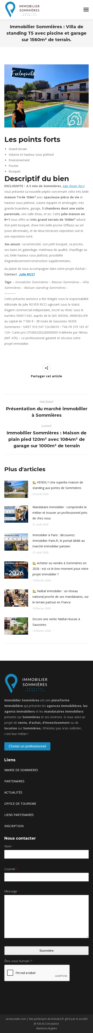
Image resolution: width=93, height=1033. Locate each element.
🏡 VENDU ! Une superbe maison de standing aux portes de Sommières (57, 485)
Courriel (11, 869)
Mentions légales (46, 1028)
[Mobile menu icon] (86, 9)
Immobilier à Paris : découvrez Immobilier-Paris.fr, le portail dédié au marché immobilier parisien (58, 540)
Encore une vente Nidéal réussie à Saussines (56, 622)
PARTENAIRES (14, 781)
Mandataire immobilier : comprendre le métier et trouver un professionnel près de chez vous (59, 512)
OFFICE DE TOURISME (20, 804)
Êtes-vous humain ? (19, 961)
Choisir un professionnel (27, 746)
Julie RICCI (27, 274)
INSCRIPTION (14, 826)
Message (12, 891)
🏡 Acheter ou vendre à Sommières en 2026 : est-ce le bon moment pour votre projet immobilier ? (60, 568)
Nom (9, 846)
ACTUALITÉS (13, 792)
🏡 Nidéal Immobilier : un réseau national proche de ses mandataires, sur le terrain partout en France (60, 596)
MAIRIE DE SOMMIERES (21, 770)
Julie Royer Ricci (74, 186)
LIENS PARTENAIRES (19, 815)
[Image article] (16, 489)
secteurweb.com (16, 1019)
